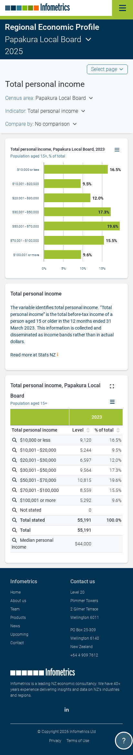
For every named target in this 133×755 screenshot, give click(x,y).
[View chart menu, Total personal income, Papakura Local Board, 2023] (117, 150)
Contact (17, 643)
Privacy (55, 740)
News (15, 626)
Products (18, 617)
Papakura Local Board (43, 39)
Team (15, 609)
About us (18, 600)
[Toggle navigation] (122, 8)
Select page (104, 69)
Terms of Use (77, 740)
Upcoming (19, 634)
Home (15, 592)
